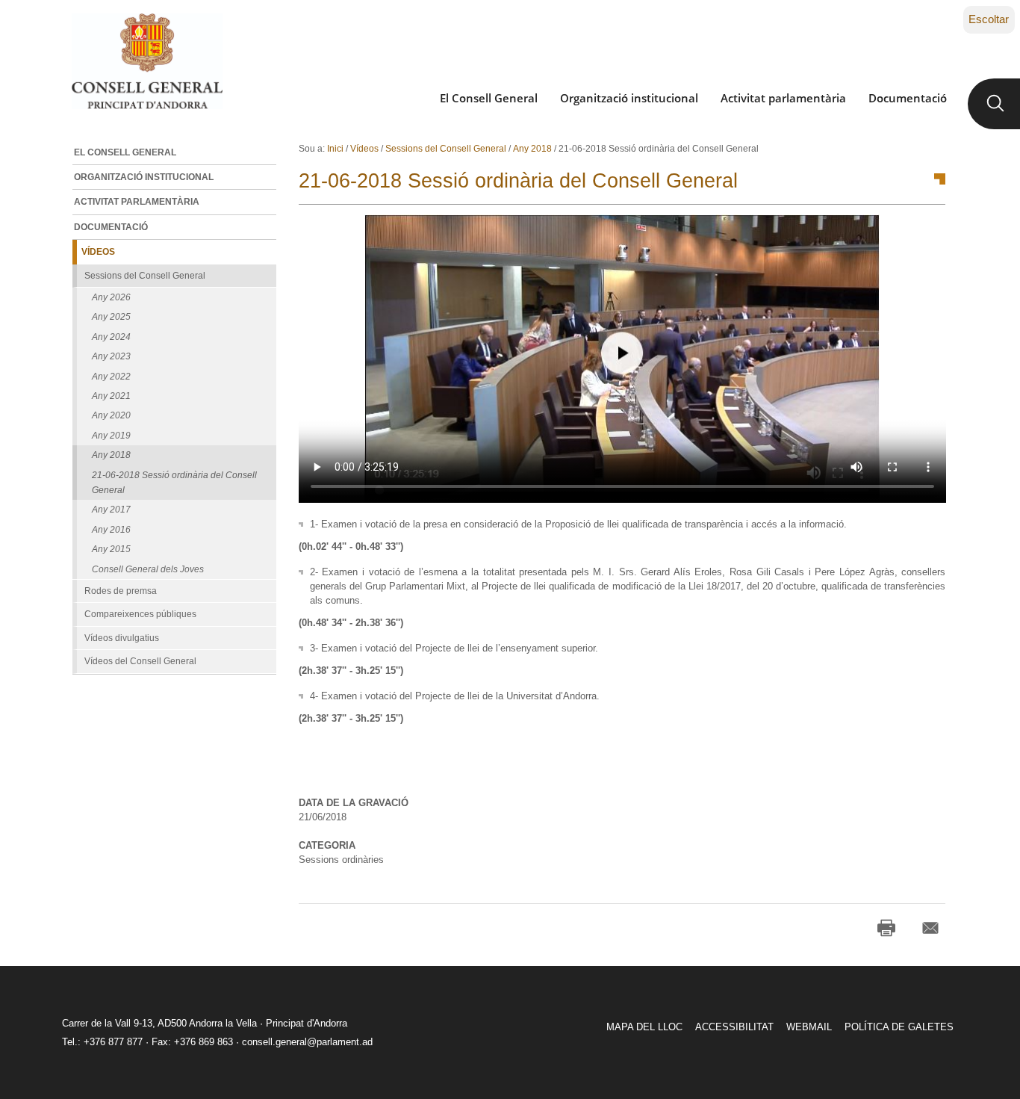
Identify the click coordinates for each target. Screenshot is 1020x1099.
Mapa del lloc (644, 1027)
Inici (335, 148)
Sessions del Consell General (445, 148)
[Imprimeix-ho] (886, 928)
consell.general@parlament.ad (307, 1041)
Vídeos (364, 148)
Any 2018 (532, 148)
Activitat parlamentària (783, 97)
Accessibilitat (734, 1027)
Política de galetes (899, 1027)
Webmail (809, 1027)
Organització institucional (629, 97)
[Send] (930, 928)
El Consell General (489, 97)
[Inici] (146, 61)
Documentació (907, 97)
